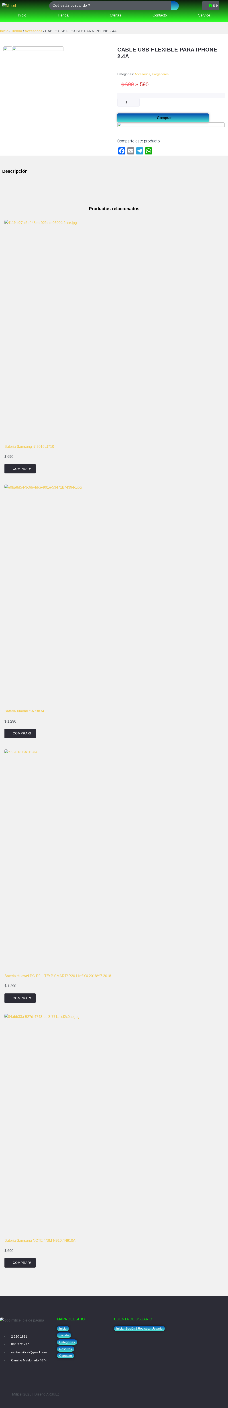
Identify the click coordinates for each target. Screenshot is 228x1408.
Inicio (4, 31)
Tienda (16, 31)
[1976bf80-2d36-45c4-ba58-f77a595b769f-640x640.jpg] (7, 50)
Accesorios (33, 31)
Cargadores (160, 74)
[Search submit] (175, 5)
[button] (65, 1349)
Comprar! (165, 118)
